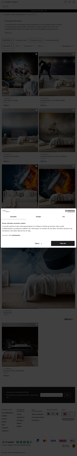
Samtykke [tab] (13, 216)
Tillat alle (63, 243)
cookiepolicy (15, 235)
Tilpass (37, 243)
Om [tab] (63, 216)
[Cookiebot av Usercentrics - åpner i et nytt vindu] (66, 211)
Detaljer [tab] (38, 216)
